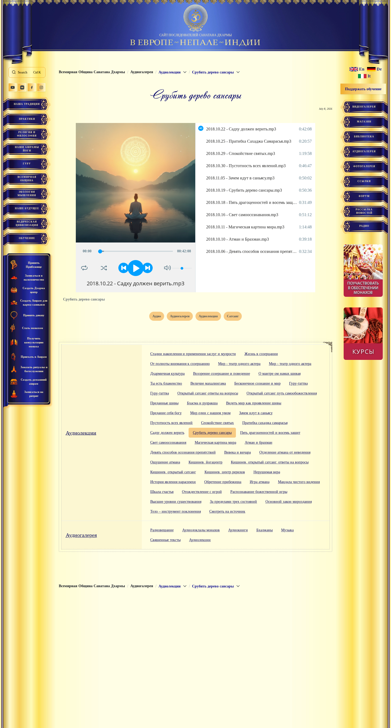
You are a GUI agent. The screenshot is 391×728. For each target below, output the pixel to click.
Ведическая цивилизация (27, 223)
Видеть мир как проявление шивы (253, 403)
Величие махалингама (208, 383)
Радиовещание (162, 530)
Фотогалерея (364, 166)
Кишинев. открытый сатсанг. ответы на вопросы (270, 462)
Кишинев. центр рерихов (225, 472)
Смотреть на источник (227, 511)
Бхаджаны (264, 530)
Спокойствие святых (217, 423)
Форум (364, 196)
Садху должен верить (167, 433)
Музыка (287, 530)
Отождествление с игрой (202, 492)
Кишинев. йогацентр (205, 462)
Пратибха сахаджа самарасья (265, 423)
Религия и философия (27, 134)
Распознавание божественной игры (258, 492)
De (379, 69)
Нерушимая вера (266, 472)
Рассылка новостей (364, 211)
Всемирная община (27, 179)
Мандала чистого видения (299, 482)
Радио (364, 226)
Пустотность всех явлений (171, 423)
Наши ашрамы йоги (27, 149)
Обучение (27, 238)
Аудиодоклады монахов (201, 530)
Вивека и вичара (237, 452)
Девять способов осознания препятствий (183, 452)
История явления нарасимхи (173, 482)
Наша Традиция (27, 104)
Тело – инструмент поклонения (175, 511)
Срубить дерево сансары (212, 433)
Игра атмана (259, 482)
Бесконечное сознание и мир (257, 383)
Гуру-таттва (298, 383)
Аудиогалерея (81, 535)
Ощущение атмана (165, 462)
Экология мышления (27, 194)
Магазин (364, 121)
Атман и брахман (258, 443)
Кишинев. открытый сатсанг (173, 472)
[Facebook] (31, 87)
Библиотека (364, 136)
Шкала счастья (161, 492)
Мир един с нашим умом (210, 413)
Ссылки (364, 181)
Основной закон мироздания (288, 502)
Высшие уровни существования (175, 502)
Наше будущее (27, 208)
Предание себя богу (166, 413)
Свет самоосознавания (168, 443)
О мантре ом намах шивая (280, 374)
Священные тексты (165, 540)
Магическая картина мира (215, 443)
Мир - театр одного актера (239, 364)
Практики (27, 119)
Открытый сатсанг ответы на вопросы (207, 393)
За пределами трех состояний (233, 502)
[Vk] (22, 87)
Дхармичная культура (167, 374)
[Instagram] (41, 87)
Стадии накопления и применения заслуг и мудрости (193, 354)
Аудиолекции (81, 433)
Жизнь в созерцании (261, 354)
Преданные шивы (164, 403)
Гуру (27, 163)
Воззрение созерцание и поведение (221, 374)
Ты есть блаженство (166, 383)
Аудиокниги (238, 530)
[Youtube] (12, 87)
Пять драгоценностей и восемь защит (270, 433)
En (361, 69)
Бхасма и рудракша (202, 403)
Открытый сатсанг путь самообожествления (282, 393)
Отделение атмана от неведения (284, 452)
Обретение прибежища (222, 482)
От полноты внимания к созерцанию (180, 364)
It (369, 76)
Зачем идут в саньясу (256, 413)
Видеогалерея (364, 106)
